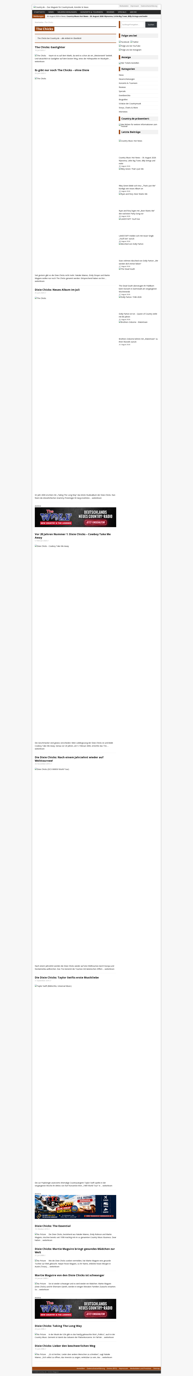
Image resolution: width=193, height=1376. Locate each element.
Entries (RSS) (112, 1368)
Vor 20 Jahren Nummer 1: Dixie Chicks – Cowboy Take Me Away (73, 535)
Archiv (133, 12)
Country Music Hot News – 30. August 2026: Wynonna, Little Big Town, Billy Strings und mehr (137, 160)
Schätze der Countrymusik (130, 103)
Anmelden (81, 1368)
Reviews (110, 12)
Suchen (151, 24)
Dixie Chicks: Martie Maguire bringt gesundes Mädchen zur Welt (75, 1250)
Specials (122, 12)
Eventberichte (124, 95)
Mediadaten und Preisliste (140, 1368)
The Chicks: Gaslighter (50, 47)
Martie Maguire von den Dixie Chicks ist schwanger (69, 1275)
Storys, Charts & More (128, 107)
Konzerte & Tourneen (91, 12)
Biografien (123, 99)
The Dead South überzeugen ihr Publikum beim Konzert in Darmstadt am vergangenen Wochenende (138, 288)
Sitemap (156, 1368)
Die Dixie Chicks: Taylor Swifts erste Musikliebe (67, 977)
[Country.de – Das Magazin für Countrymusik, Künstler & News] (96, 7)
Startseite (39, 12)
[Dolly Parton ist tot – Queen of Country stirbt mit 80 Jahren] (138, 304)
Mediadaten (124, 6)
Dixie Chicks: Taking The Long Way (58, 1326)
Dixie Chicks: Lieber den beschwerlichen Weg (65, 1346)
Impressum (135, 6)
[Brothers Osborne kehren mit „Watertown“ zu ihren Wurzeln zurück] (138, 329)
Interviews (123, 111)
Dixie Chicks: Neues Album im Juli (57, 289)
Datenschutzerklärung (149, 6)
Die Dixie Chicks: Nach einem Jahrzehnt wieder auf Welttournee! (69, 758)
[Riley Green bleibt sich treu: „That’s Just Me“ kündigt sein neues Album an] (138, 175)
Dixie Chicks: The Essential (53, 1226)
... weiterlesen (96, 498)
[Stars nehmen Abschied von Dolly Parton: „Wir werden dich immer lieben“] (138, 251)
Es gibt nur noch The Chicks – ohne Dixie (62, 70)
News (51, 12)
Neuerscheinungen (67, 12)
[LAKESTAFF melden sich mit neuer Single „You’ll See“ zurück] (138, 226)
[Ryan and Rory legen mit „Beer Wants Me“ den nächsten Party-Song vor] (138, 201)
